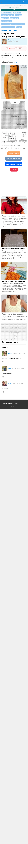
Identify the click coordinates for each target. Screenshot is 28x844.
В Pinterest (14, 169)
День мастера (5, 18)
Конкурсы (18, 27)
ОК (14, 9)
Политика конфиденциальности (9, 403)
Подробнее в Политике (13, 7)
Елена (9, 383)
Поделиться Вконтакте (13, 158)
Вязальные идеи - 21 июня (9, 30)
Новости (22, 24)
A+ (16, 48)
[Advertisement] (14, 184)
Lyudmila (10, 353)
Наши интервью (14, 18)
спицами (10, 145)
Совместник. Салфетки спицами (9, 24)
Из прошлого (18, 15)
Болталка (3, 15)
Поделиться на (14, 164)
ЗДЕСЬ (24, 57)
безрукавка (4, 145)
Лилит (9, 368)
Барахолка (10, 15)
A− (7, 48)
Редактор (11, 40)
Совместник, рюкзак (6, 21)
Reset (20, 48)
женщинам (17, 145)
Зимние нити (17, 12)
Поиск (25, 2)
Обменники (12, 27)
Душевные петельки (6, 12)
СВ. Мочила (4, 27)
